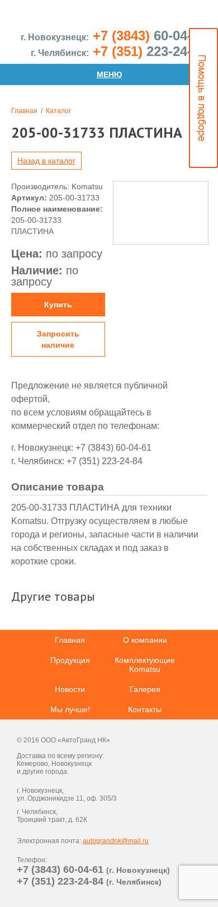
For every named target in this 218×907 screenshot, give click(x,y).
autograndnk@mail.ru (116, 841)
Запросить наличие (58, 339)
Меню (109, 74)
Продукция (70, 660)
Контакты (145, 709)
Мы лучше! (70, 709)
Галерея (145, 689)
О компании (145, 639)
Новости (70, 689)
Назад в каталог (46, 160)
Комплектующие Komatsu (145, 665)
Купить (58, 304)
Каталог (58, 111)
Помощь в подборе (203, 98)
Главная (24, 111)
